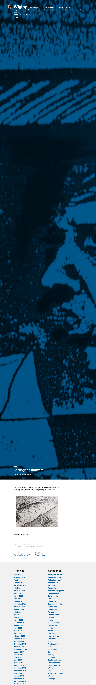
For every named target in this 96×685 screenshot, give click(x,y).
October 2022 (19, 607)
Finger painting (54, 609)
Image (50, 620)
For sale (51, 612)
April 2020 (18, 633)
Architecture (53, 583)
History (51, 617)
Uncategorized (54, 665)
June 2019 (18, 655)
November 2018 (20, 671)
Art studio (35, 544)
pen (41, 546)
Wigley (20, 6)
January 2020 (19, 639)
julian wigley (28, 546)
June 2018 (18, 673)
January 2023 (19, 601)
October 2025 (19, 577)
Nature (50, 631)
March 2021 (18, 620)
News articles (53, 636)
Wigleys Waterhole (55, 673)
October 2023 (19, 591)
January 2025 (19, 583)
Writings (29, 14)
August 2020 (19, 625)
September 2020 (20, 623)
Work (21, 14)
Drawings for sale (55, 604)
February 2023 (19, 599)
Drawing (20, 546)
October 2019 (19, 647)
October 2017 (19, 684)
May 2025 (18, 580)
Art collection (53, 585)
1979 (16, 546)
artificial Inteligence (56, 591)
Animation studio (55, 580)
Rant (50, 647)
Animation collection (56, 577)
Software (51, 657)
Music (50, 628)
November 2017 (20, 681)
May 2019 (17, 657)
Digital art (52, 601)
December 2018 (20, 668)
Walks (50, 668)
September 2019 (20, 649)
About (16, 14)
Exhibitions (52, 607)
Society (51, 655)
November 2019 (20, 644)
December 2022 (20, 604)
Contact (38, 14)
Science (51, 652)
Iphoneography (54, 623)
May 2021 (17, 617)
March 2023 (18, 596)
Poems (50, 641)
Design (51, 599)
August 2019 (19, 652)
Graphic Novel (53, 615)
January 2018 (19, 676)
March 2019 (18, 663)
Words (50, 676)
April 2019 (18, 660)
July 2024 (18, 588)
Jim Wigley (52, 625)
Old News (52, 639)
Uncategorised (54, 663)
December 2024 (20, 585)
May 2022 (18, 615)
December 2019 (20, 641)
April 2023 (18, 593)
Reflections (52, 649)
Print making (53, 644)
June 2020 (18, 628)
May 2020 (18, 631)
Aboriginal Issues (55, 575)
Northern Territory (35, 546)
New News (52, 633)
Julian (16, 474)
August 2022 (19, 609)
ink (23, 546)
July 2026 (17, 575)
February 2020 (19, 636)
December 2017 (20, 679)
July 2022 (17, 612)
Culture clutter (54, 593)
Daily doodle (53, 596)
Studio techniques (55, 660)
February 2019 (19, 665)
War (49, 671)
